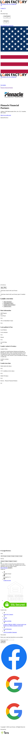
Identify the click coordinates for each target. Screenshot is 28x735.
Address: (3, 111)
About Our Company (8, 614)
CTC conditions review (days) (7, 371)
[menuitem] (7, 17)
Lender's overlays (5, 359)
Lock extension (4, 332)
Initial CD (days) (4, 375)
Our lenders (3, 85)
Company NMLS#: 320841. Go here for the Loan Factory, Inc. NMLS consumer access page (14, 625)
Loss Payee (3, 315)
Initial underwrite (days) (6, 366)
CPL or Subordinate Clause (7, 320)
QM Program (4, 313)
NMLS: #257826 (7, 621)
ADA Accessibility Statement (10, 632)
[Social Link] (14, 670)
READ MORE (4, 567)
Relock (2, 337)
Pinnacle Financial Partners (7, 87)
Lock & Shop (4, 342)
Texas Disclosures (7, 629)
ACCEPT (10, 567)
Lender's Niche (4, 349)
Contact (5, 617)
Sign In (2, 25)
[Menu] (1, 78)
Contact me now (7, 580)
